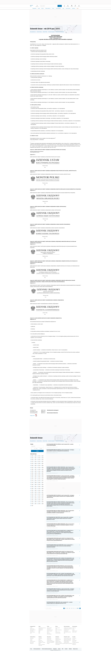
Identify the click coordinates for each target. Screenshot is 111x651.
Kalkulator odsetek (58, 641)
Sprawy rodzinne (49, 627)
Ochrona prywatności (36, 648)
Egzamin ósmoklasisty (42, 644)
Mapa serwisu (75, 648)
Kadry (39, 8)
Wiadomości (74, 627)
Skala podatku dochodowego (68, 643)
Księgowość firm (32, 626)
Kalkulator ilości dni (58, 639)
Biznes (42, 8)
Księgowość (34, 8)
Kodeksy (48, 643)
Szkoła (39, 639)
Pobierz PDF (32, 415)
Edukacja (73, 8)
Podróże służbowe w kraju (67, 638)
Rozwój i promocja (32, 641)
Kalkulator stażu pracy (59, 642)
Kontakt (66, 648)
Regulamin (55, 648)
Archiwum (73, 639)
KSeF (77, 8)
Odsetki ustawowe (66, 642)
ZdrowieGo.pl (74, 638)
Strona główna (32, 25)
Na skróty (73, 636)
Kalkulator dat (57, 638)
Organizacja (31, 638)
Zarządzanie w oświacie (42, 642)
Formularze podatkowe (75, 642)
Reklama (70, 648)
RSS (62, 648)
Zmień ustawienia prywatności (47, 648)
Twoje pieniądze (58, 8)
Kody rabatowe (74, 640)
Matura (40, 643)
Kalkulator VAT (57, 640)
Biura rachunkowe (67, 626)
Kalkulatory (57, 636)
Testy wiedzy (40, 645)
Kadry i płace (32, 642)
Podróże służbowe (66, 641)
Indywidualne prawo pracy (42, 627)
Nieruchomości (68, 8)
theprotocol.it (74, 643)
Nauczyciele (40, 640)
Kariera (59, 648)
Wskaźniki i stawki (67, 636)
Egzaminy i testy (41, 641)
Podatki (31, 627)
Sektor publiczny (47, 8)
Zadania (31, 640)
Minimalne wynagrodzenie (67, 639)
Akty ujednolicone (33, 31)
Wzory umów (74, 641)
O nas (31, 648)
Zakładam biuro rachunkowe (68, 627)
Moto (63, 8)
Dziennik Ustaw (37, 25)
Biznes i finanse (58, 627)
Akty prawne (49, 636)
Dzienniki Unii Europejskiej (60, 31)
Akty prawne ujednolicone (50, 642)
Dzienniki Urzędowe (51, 31)
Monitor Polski (45, 31)
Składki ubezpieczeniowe (67, 640)
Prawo (53, 8)
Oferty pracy (74, 644)
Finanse (31, 639)
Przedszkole (40, 638)
